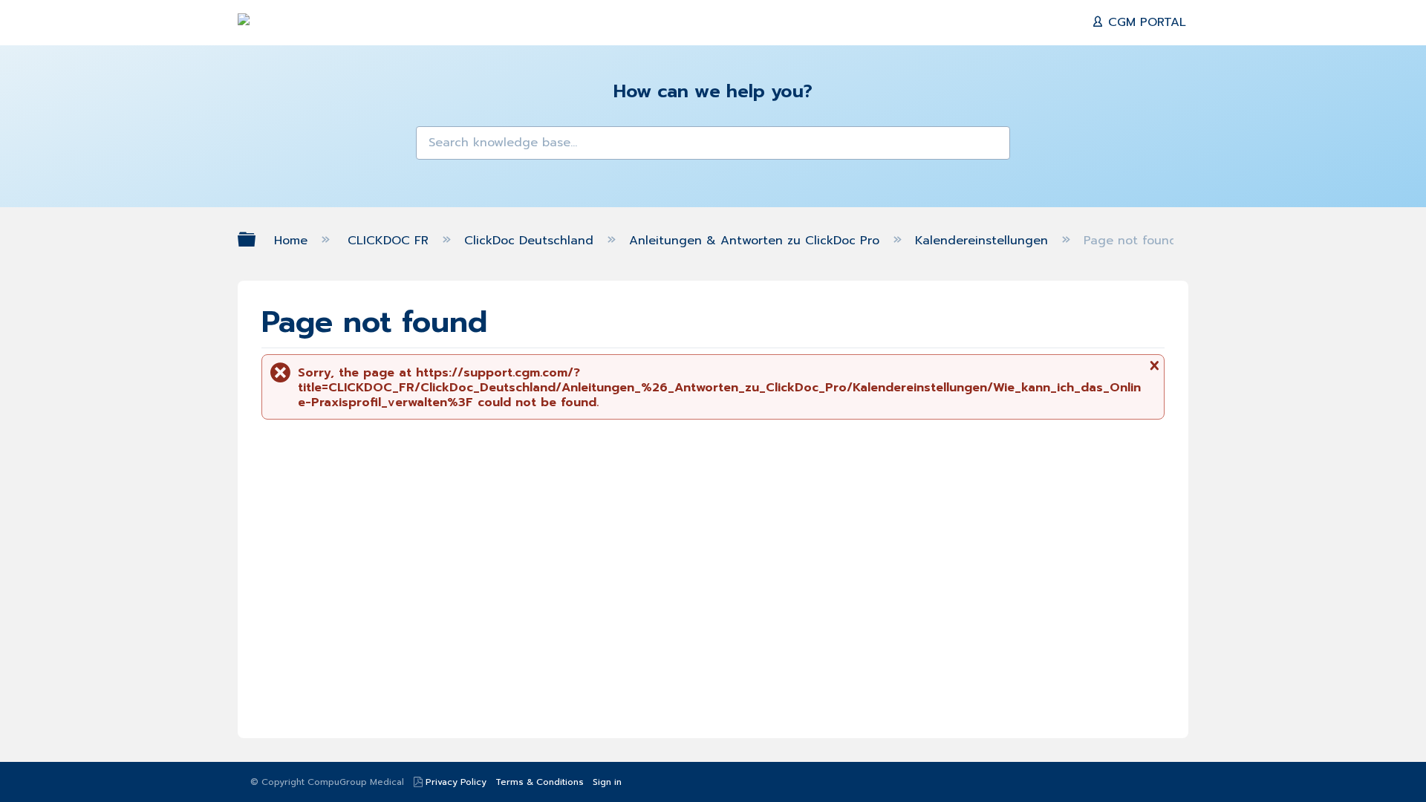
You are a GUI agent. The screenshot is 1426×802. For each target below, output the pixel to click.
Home (293, 241)
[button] (437, 147)
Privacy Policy (456, 782)
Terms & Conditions (539, 782)
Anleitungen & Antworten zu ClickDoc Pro (756, 241)
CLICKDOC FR (390, 241)
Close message (1152, 371)
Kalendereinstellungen (983, 241)
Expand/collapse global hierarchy (256, 239)
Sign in (607, 782)
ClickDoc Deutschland (531, 241)
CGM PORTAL (1145, 22)
